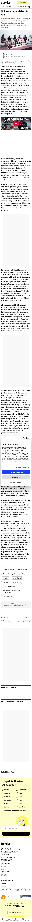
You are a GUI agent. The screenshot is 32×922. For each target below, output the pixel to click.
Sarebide (3, 866)
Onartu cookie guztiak (16, 472)
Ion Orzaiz (9, 54)
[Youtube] (21, 889)
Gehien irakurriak (8, 688)
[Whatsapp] (2, 889)
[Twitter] (10, 889)
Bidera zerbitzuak (5, 882)
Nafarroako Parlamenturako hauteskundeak (11, 591)
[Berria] (5, 844)
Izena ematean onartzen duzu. (16, 810)
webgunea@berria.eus (12, 851)
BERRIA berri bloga (5, 860)
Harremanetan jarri (5, 854)
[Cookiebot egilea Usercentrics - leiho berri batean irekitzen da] (23, 438)
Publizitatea (4, 862)
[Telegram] (6, 889)
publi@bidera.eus (11, 852)
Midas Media (4, 883)
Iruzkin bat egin (8, 621)
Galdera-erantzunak (6, 863)
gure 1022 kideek (12, 447)
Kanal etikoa (4, 877)
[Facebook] (14, 889)
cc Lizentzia (4, 875)
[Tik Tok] (29, 889)
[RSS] (25, 889)
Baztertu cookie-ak (16, 482)
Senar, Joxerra (22, 569)
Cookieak (3, 874)
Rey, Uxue (25, 574)
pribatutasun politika (17, 810)
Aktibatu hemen (15, 606)
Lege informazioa (5, 871)
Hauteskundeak (7, 596)
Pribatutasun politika (6, 872)
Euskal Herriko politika (9, 586)
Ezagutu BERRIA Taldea (6, 859)
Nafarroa (5, 582)
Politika (19, 6)
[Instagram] (17, 889)
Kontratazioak (4, 864)
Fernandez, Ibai (17, 578)
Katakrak (5, 578)
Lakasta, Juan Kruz (8, 569)
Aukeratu (15, 477)
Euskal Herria (17, 582)
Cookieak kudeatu (21, 467)
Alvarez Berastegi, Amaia (10, 574)
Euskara (26, 6)
